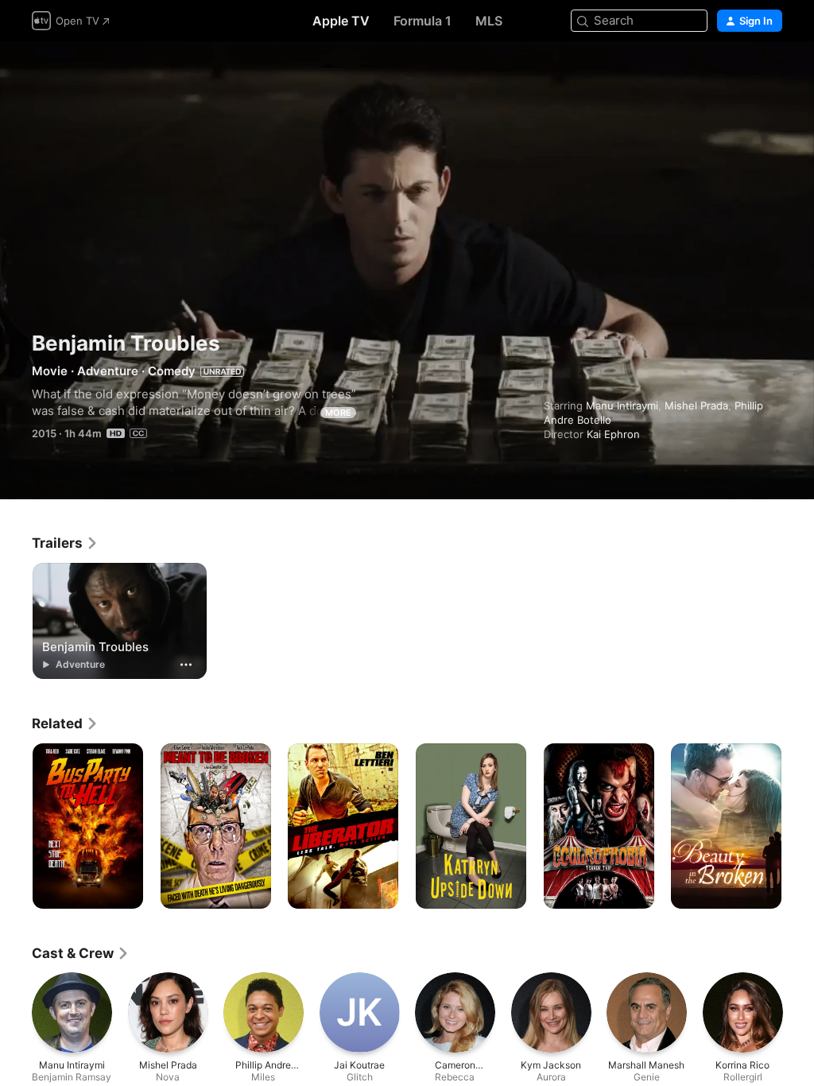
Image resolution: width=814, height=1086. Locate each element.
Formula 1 (422, 21)
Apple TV (341, 21)
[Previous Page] (16, 826)
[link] (65, 543)
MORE (338, 412)
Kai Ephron (613, 434)
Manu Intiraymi (622, 405)
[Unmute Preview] (771, 72)
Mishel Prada (696, 405)
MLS (488, 21)
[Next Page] (798, 826)
